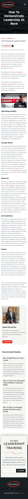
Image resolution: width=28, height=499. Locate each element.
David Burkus (8, 2)
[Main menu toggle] (25, 4)
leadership (3, 64)
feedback (11, 185)
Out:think (21, 493)
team (19, 58)
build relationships (16, 170)
